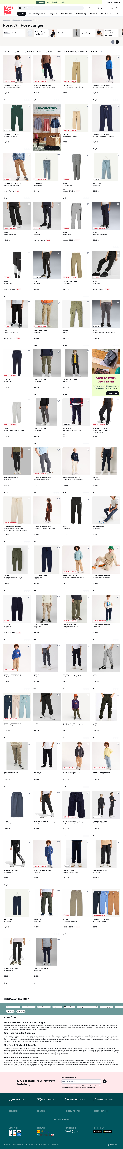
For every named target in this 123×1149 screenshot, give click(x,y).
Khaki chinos (21, 1011)
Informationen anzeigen (61, 1119)
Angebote (53, 14)
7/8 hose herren (69, 1007)
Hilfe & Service (13, 1111)
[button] (117, 8)
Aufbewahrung (81, 14)
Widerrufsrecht (55, 1144)
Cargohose (10, 1011)
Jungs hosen (57, 1007)
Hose (36, 20)
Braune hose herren (29, 1007)
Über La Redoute (41, 1111)
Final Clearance (66, 14)
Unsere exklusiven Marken (72, 1111)
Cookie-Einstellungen (44, 1144)
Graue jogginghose (107, 1007)
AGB (27, 1144)
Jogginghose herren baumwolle (88, 1007)
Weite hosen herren (13, 1007)
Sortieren (8, 51)
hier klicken (92, 1087)
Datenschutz (34, 1144)
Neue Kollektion (106, 14)
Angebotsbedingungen (18, 1144)
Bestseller (93, 14)
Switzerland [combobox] (113, 1144)
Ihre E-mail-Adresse (69, 1078)
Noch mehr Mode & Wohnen (100, 1111)
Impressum (7, 1144)
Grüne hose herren (44, 1007)
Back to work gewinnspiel (37, 14)
